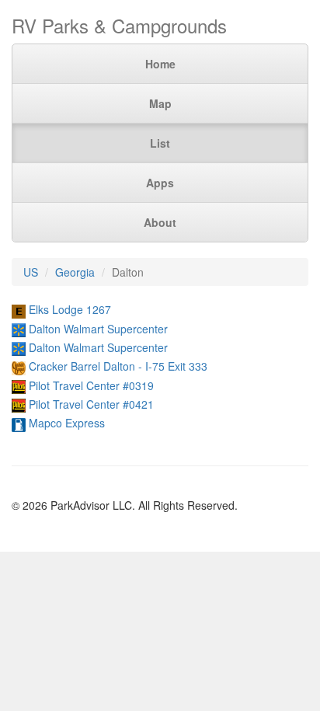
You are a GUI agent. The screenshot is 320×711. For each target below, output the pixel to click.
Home (160, 63)
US (30, 272)
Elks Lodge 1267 (70, 309)
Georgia (75, 272)
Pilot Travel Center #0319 (91, 385)
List (160, 143)
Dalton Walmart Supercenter (98, 328)
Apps (160, 182)
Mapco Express (67, 422)
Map (160, 103)
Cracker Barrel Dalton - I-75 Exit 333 (118, 366)
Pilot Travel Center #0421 (91, 404)
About (160, 222)
